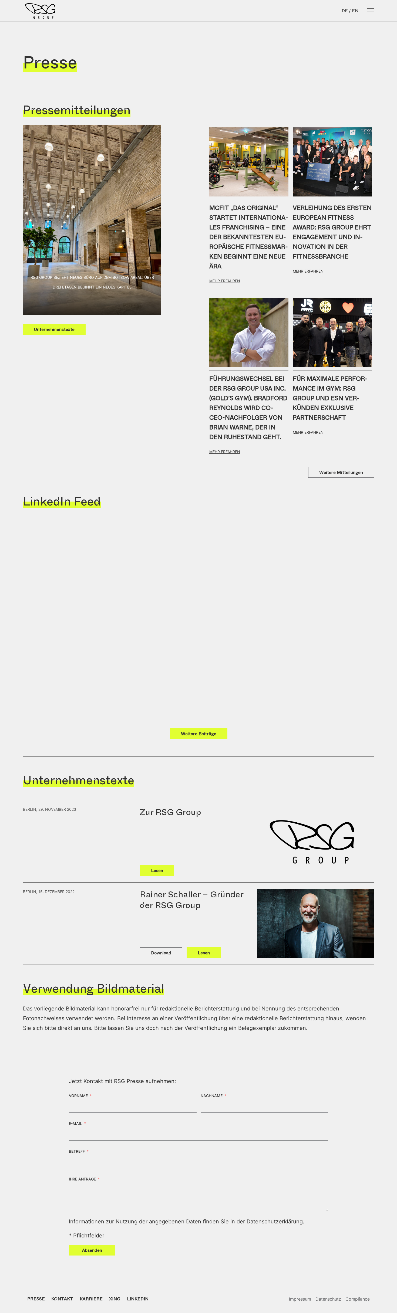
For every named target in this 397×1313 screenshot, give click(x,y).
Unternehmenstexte (54, 329)
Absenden (92, 1250)
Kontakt (62, 1299)
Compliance (357, 1299)
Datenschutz (328, 1299)
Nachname (212, 1095)
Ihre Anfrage (82, 1179)
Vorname (78, 1095)
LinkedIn (138, 1299)
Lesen (157, 870)
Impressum (300, 1299)
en (355, 11)
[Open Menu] (370, 11)
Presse (36, 1299)
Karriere (91, 1299)
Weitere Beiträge (198, 734)
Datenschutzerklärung (275, 1221)
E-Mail (75, 1123)
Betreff (77, 1151)
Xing (114, 1299)
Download (161, 953)
